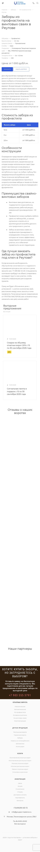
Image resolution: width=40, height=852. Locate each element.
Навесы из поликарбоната (20, 741)
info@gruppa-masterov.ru (21, 812)
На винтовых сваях (20, 718)
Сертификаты (20, 797)
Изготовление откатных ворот (20, 758)
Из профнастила (20, 712)
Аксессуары (20, 746)
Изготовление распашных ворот (20, 760)
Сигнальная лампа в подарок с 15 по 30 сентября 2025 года (17, 391)
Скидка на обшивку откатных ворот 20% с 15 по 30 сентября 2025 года (19, 345)
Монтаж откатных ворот (20, 763)
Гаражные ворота (20, 735)
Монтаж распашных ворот (20, 766)
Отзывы (20, 792)
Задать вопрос (21, 69)
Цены (20, 783)
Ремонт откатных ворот (20, 769)
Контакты (20, 800)
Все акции (6, 311)
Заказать (7, 69)
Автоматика (20, 743)
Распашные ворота (20, 732)
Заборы (20, 738)
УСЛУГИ (20, 753)
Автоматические (20, 709)
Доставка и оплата (20, 795)
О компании (20, 789)
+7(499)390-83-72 (20, 808)
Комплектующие (20, 721)
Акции (20, 786)
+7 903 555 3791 (20, 695)
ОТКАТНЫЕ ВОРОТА (20, 702)
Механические (20, 706)
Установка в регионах (20, 772)
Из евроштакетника (20, 715)
